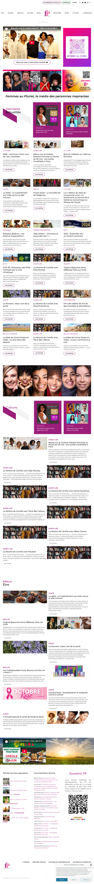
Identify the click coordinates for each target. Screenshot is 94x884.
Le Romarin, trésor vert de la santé (64, 646)
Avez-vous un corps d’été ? (49, 821)
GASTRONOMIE (69, 300)
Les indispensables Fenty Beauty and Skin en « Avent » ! (24, 671)
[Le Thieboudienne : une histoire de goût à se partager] (6, 808)
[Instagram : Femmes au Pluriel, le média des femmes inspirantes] (87, 2)
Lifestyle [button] (20, 13)
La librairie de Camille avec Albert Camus (67, 531)
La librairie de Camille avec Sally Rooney (21, 471)
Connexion (66, 2)
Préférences (86, 879)
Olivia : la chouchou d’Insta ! (18, 799)
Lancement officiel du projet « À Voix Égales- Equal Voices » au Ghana (46, 807)
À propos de (87, 13)
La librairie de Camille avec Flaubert (19, 552)
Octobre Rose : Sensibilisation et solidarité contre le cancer (68, 694)
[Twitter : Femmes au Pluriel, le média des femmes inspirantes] (82, 2)
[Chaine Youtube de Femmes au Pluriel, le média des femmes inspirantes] (85, 2)
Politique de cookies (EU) (82, 862)
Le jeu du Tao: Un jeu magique (19, 817)
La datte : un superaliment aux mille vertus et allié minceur (68, 597)
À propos (26, 862)
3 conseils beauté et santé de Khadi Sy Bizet (23, 717)
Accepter (62, 879)
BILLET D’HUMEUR (10, 334)
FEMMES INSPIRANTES (41, 230)
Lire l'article (53, 462)
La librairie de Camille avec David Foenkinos (68, 491)
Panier (74, 2)
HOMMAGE (7, 230)
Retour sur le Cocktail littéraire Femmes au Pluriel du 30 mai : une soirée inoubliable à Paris (68, 444)
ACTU (66, 230)
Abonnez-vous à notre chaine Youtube (30, 62)
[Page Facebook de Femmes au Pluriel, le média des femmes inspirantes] (80, 2)
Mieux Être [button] (57, 13)
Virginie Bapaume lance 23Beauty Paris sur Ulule (23, 623)
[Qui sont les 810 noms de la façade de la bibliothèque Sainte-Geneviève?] (6, 781)
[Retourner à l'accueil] (47, 13)
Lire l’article (9, 169)
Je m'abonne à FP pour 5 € (51, 2)
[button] (91, 865)
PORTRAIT (17, 794)
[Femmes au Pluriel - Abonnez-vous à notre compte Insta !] (77, 47)
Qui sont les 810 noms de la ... (19, 781)
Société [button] (10, 13)
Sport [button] (67, 13)
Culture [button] (30, 13)
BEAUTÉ (67, 264)
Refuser (74, 879)
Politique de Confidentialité (59, 862)
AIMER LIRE (37, 151)
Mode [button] (39, 13)
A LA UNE (6, 151)
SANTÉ (5, 189)
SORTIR (5, 822)
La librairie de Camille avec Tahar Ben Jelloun (24, 511)
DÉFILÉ (36, 189)
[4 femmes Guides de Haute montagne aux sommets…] (6, 790)
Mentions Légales (39, 862)
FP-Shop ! (76, 13)
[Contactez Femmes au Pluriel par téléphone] (90, 2)
